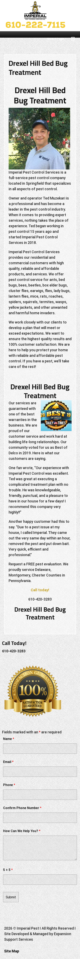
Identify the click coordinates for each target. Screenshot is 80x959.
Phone (9, 785)
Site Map (11, 951)
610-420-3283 (13, 651)
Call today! (40, 590)
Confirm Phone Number (22, 808)
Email (8, 762)
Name (8, 739)
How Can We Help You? (21, 831)
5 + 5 (8, 870)
